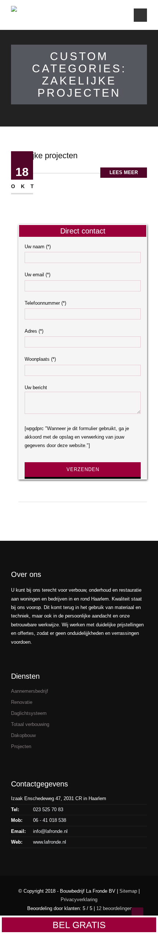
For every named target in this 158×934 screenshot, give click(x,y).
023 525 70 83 (48, 809)
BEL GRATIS (79, 925)
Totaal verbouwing (30, 724)
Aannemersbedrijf (29, 691)
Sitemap (128, 891)
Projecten (21, 746)
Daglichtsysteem (29, 713)
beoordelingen (114, 908)
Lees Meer (123, 172)
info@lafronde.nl (50, 831)
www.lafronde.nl (49, 842)
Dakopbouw (23, 735)
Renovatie (21, 702)
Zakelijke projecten (44, 155)
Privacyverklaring (79, 899)
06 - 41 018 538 (49, 820)
